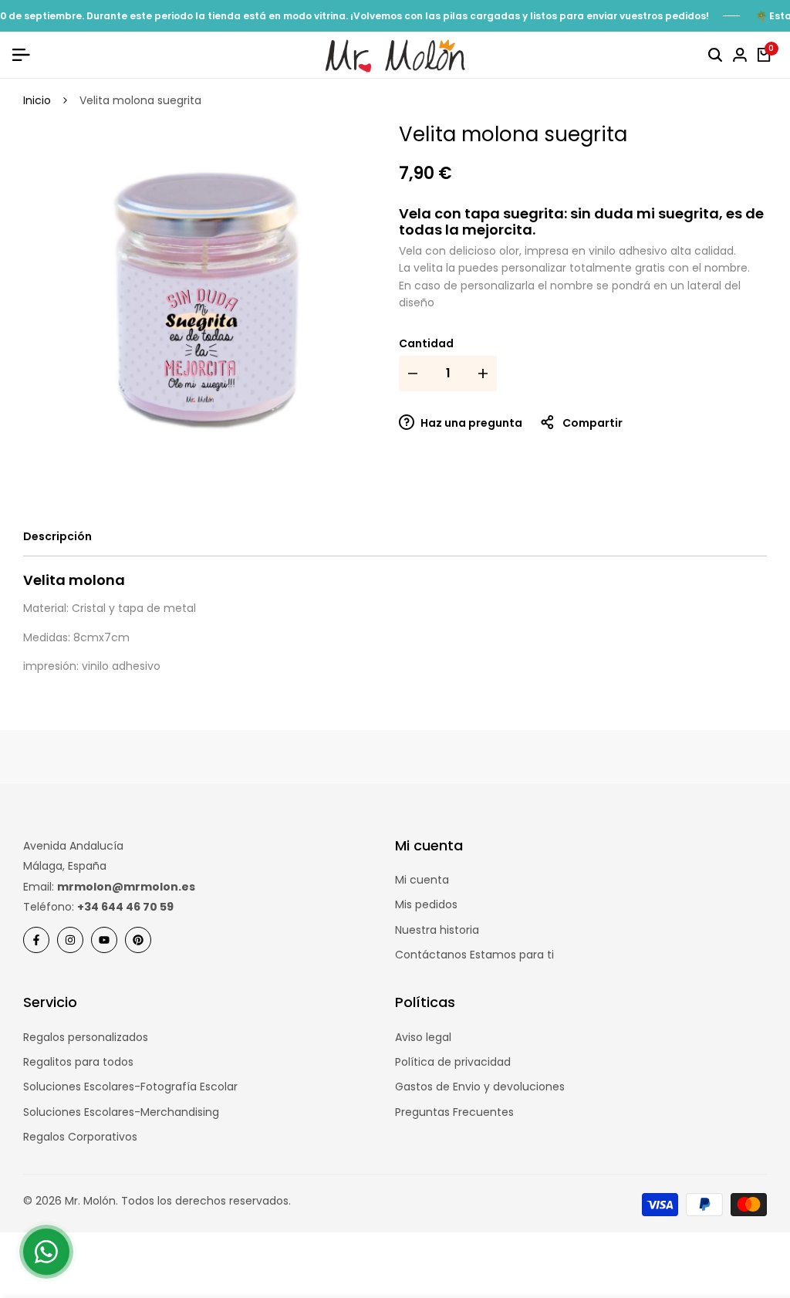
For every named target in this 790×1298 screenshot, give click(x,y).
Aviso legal (423, 1037)
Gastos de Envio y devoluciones (480, 1086)
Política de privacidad (453, 1062)
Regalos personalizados (85, 1037)
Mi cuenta (422, 879)
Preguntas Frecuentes (454, 1112)
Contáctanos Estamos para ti (474, 954)
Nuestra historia (437, 930)
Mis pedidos (426, 904)
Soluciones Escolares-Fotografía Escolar (130, 1086)
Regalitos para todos (78, 1062)
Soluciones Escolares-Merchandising (121, 1112)
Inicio (37, 100)
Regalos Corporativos (80, 1136)
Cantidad (426, 343)
